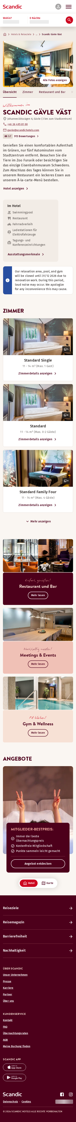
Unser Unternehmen (15, 974)
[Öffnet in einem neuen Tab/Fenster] (14, 1069)
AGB (5, 1039)
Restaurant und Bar (52, 92)
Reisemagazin (13, 922)
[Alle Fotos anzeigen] (38, 64)
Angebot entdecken (38, 863)
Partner (7, 994)
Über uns (8, 1001)
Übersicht (10, 92)
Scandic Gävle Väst (52, 34)
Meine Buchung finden (16, 1046)
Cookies (26, 1101)
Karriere (8, 987)
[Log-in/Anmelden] (58, 6)
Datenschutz (10, 1101)
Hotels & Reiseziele (21, 34)
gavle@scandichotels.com (23, 130)
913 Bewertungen (24, 136)
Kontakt (7, 1020)
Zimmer (28, 92)
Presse (7, 981)
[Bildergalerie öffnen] (38, 336)
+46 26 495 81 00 (17, 124)
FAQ (5, 1026)
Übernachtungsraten (15, 1033)
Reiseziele (11, 908)
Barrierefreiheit (15, 936)
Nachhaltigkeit (14, 950)
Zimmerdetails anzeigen (35, 373)
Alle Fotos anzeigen (55, 80)
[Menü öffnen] (68, 6)
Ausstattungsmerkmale (24, 254)
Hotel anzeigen (13, 188)
